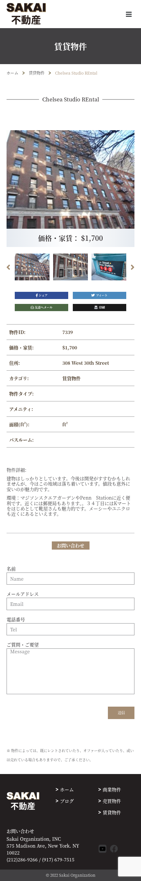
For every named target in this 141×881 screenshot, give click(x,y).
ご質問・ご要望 (23, 645)
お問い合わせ (20, 831)
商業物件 (112, 789)
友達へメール (43, 307)
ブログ (67, 801)
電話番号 (16, 620)
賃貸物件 (37, 73)
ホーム (12, 73)
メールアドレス (23, 594)
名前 (11, 569)
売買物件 (112, 801)
